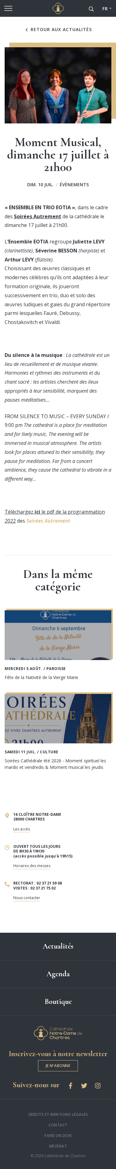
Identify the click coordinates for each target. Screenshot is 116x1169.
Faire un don (58, 1135)
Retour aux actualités (60, 29)
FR (105, 9)
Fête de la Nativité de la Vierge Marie (41, 677)
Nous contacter (26, 897)
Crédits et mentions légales (58, 1114)
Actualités (58, 946)
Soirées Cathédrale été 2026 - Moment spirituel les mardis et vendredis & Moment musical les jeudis (55, 764)
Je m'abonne (58, 1065)
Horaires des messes (31, 865)
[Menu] (8, 8)
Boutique (58, 1001)
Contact (58, 1125)
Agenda (58, 973)
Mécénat (58, 1146)
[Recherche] (91, 8)
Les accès (21, 829)
